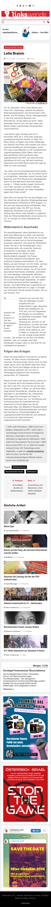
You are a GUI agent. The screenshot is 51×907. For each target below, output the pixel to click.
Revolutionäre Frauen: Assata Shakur (21, 627)
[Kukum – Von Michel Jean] (20, 32)
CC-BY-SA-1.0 (42, 103)
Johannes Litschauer (13, 631)
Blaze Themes (29, 898)
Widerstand (32, 471)
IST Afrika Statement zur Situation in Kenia (24, 651)
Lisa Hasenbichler (12, 530)
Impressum (25, 903)
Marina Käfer (10, 58)
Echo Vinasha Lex (12, 607)
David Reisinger (11, 584)
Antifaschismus (19, 467)
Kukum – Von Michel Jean (37, 32)
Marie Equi (9, 526)
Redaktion (9, 557)
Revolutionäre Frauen (14, 47)
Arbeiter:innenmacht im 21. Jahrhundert (23, 603)
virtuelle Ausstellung (35, 451)
